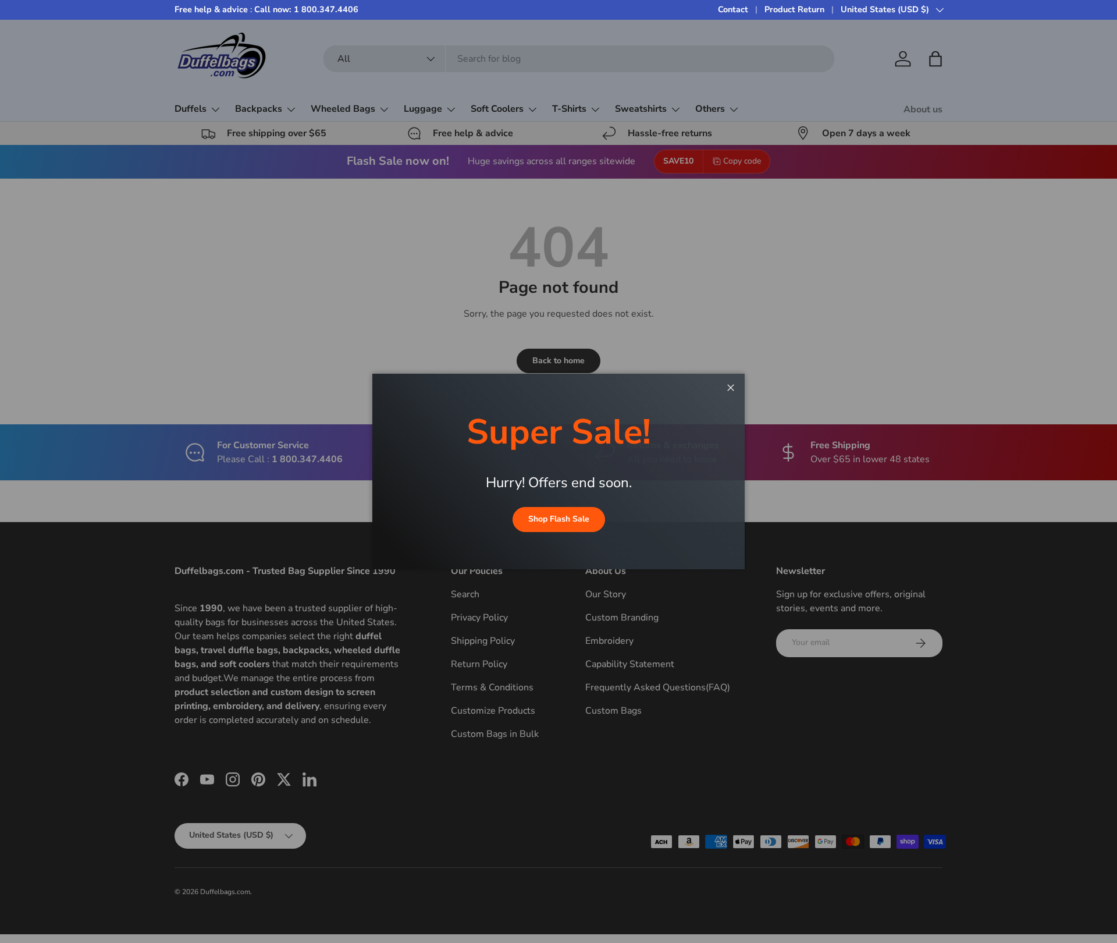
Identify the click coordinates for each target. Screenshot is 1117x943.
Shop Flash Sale (558, 518)
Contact (733, 9)
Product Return (794, 9)
